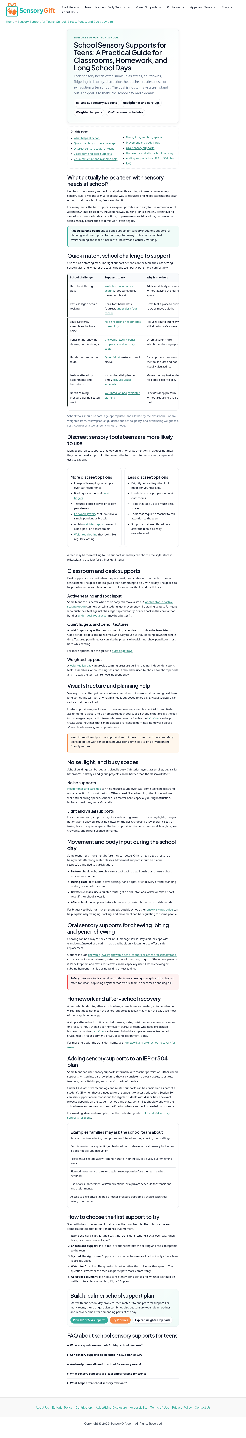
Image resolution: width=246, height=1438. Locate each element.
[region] (123, 342)
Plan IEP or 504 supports (89, 1320)
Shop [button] (225, 7)
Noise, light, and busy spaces (144, 137)
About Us (42, 1407)
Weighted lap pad (116, 393)
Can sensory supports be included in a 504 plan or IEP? (106, 1355)
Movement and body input (143, 142)
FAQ (128, 163)
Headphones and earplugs (141, 103)
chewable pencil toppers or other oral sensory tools (144, 955)
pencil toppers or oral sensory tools (120, 344)
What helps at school (87, 138)
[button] (77, 7)
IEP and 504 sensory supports (96, 103)
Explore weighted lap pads (152, 1320)
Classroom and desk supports (93, 154)
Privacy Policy (182, 1407)
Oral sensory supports (140, 148)
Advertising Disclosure (111, 1407)
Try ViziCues (120, 1320)
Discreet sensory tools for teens (94, 148)
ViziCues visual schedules (125, 112)
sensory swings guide (159, 909)
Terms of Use (159, 1407)
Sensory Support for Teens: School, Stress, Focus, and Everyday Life (65, 21)
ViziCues (154, 718)
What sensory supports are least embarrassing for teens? (108, 1373)
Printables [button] (174, 7)
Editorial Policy (62, 1407)
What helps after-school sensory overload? (98, 1383)
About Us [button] (68, 12)
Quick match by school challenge (94, 143)
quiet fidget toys (122, 651)
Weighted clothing (85, 534)
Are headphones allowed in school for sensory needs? (105, 1364)
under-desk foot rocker (93, 615)
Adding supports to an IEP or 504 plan (150, 158)
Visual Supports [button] (146, 7)
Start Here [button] (68, 7)
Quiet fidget (112, 357)
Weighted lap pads (89, 112)
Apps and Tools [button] (201, 7)
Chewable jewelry (116, 339)
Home (10, 21)
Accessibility (138, 1407)
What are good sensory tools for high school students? (106, 1345)
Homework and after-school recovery (150, 153)
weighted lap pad (94, 524)
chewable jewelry (99, 955)
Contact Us (203, 1407)
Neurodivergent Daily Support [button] (105, 7)
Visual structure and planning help (95, 159)
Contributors (84, 1407)
